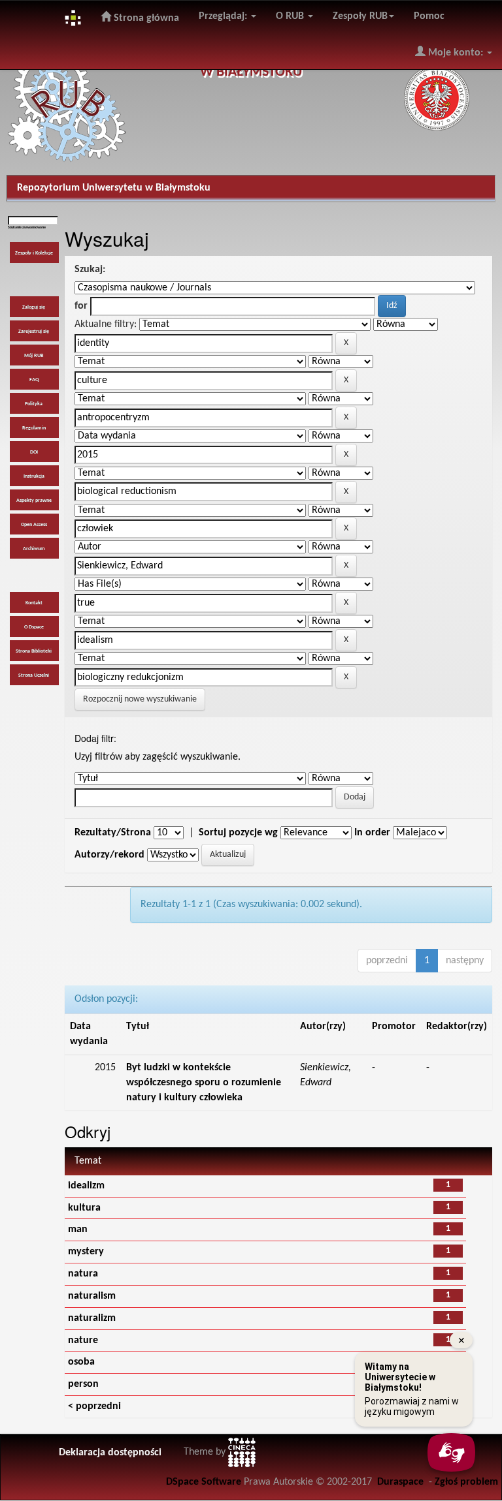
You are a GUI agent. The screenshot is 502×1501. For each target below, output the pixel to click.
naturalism (92, 1296)
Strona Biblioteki (34, 651)
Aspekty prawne (34, 500)
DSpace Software (203, 1482)
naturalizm (92, 1318)
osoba (81, 1362)
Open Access (34, 524)
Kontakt (33, 603)
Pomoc (429, 16)
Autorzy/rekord (109, 855)
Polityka (33, 404)
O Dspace (34, 627)
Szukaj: (90, 269)
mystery (86, 1251)
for (81, 306)
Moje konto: (456, 53)
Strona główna (145, 18)
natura (83, 1274)
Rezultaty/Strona (113, 833)
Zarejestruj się (33, 331)
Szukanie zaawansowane (27, 227)
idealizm (86, 1186)
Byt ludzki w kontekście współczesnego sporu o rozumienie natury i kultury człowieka (203, 1082)
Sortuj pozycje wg (238, 833)
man (78, 1229)
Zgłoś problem (466, 1482)
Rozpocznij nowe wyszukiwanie (140, 699)
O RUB (291, 16)
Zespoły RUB (360, 16)
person (83, 1384)
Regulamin (34, 428)
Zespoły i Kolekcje (34, 253)
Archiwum (34, 548)
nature (83, 1340)
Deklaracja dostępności (110, 1452)
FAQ (34, 379)
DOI (34, 452)
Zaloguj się (33, 307)
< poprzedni (94, 1406)
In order (372, 833)
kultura (84, 1208)
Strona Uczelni (33, 675)
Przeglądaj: (224, 16)
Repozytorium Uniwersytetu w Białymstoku (113, 188)
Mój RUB (33, 355)
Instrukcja (34, 476)
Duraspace (400, 1482)
